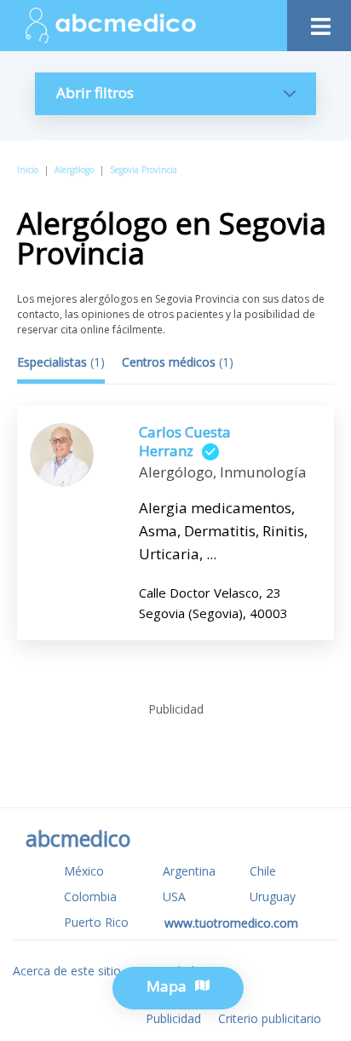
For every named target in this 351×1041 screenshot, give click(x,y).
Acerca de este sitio (67, 971)
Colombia (90, 896)
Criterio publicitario (269, 1018)
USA (174, 896)
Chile (263, 871)
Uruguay (273, 896)
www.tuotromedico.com (231, 923)
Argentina (189, 871)
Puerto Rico (96, 922)
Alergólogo (74, 170)
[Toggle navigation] (319, 21)
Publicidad (173, 1018)
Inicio (27, 170)
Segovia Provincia (143, 170)
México (84, 871)
